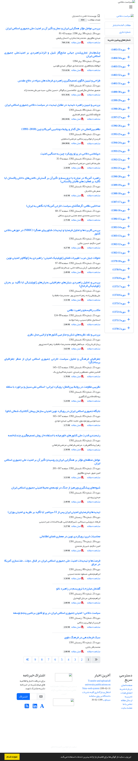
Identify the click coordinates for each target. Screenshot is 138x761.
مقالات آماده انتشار (121, 25)
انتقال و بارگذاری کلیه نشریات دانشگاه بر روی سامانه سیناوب (96, 696)
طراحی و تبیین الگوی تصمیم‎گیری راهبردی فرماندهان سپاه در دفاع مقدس (59, 80)
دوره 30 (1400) (118, 91)
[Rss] (27, 707)
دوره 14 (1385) (118, 227)
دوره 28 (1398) (118, 108)
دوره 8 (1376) (119, 278)
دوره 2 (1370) (119, 328)
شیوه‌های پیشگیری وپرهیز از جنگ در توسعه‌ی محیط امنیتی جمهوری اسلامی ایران (55, 487)
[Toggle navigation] (70, 7)
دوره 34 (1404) (118, 58)
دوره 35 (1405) (118, 49)
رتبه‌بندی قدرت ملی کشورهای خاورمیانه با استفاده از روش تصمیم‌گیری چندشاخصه (54, 435)
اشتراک (23, 696)
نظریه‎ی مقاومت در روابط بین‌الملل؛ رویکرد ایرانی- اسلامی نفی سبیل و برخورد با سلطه (53, 386)
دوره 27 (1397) (118, 117)
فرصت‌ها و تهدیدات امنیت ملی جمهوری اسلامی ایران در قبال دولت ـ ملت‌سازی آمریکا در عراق (52, 562)
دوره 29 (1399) (118, 100)
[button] (58, 757)
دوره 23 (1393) (118, 151)
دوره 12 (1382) (118, 244)
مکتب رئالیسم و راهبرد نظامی (83, 310)
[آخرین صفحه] (27, 659)
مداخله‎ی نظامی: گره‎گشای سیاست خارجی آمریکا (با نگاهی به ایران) (63, 205)
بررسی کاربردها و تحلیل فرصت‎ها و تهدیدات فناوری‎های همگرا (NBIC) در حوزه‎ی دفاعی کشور (52, 231)
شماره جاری (125, 32)
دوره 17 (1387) (118, 201)
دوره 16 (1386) (118, 210)
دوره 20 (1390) (118, 176)
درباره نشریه (126, 688)
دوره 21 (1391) (118, 168)
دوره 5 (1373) (119, 303)
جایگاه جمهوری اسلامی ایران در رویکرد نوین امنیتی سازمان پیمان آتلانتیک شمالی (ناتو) (52, 411)
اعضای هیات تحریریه (126, 694)
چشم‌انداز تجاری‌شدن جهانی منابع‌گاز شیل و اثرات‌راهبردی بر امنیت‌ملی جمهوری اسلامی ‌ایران (52, 54)
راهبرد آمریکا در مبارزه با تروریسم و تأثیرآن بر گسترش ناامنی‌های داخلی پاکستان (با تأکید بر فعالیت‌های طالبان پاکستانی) (52, 179)
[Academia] (42, 707)
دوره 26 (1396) (118, 125)
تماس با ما (127, 704)
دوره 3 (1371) (119, 320)
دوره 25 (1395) (118, 134)
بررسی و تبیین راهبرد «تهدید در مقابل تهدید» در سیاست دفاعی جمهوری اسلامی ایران (52, 104)
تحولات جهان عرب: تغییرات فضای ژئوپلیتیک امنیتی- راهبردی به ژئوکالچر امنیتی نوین (53, 258)
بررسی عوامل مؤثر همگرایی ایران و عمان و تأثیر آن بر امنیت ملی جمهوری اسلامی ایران (53, 28)
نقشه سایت (126, 707)
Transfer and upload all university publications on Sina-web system (96, 684)
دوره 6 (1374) (119, 295)
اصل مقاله (71, 42)
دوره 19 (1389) (118, 185)
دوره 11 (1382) (118, 252)
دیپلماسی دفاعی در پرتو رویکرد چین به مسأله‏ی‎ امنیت (70, 153)
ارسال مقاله (126, 700)
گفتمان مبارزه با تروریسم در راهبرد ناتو (78, 588)
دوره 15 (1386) (118, 218)
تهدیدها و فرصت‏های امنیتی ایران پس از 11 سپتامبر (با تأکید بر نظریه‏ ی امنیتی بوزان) (54, 512)
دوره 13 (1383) (118, 235)
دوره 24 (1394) (118, 142)
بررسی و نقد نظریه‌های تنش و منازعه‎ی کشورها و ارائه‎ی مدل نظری (63, 334)
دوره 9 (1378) (119, 269)
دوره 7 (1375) (119, 286)
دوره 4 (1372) (119, 311)
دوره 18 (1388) (118, 193)
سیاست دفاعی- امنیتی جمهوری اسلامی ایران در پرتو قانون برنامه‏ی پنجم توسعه (56, 613)
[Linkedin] (35, 707)
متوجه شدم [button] (12, 757)
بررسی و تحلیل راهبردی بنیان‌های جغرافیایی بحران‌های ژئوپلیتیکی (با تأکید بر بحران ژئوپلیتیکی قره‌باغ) (52, 284)
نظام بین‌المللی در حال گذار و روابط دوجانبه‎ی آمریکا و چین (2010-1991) (60, 129)
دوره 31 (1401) (118, 83)
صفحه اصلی (126, 685)
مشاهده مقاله (93, 42)
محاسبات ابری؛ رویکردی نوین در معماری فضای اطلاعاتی (70, 536)
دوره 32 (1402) (118, 75)
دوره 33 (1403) (118, 66)
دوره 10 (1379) (118, 261)
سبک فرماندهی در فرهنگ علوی (82, 637)
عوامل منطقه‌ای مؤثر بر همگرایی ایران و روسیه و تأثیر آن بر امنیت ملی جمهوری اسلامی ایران (52, 461)
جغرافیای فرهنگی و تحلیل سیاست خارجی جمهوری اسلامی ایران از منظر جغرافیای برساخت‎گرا (52, 360)
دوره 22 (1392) (118, 159)
